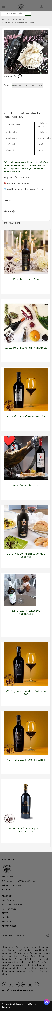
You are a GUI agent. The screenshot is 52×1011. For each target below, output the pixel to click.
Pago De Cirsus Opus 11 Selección (26, 830)
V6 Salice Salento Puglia (26, 416)
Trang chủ (5, 20)
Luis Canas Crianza (26, 485)
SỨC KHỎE (6, 922)
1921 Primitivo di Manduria (26, 347)
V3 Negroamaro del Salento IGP (26, 693)
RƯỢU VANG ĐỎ (18, 20)
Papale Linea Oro (26, 279)
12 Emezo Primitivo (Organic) (26, 612)
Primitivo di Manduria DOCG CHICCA (27, 85)
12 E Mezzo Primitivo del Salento (26, 555)
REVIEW (5, 913)
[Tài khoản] (41, 6)
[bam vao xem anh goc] (26, 52)
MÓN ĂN (5, 917)
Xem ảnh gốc (10, 76)
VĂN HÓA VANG (9, 909)
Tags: (7, 85)
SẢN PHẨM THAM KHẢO (12, 905)
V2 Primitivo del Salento (26, 759)
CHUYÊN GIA (8, 900)
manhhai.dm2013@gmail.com (29, 189)
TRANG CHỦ (7, 896)
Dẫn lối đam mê (22, 177)
